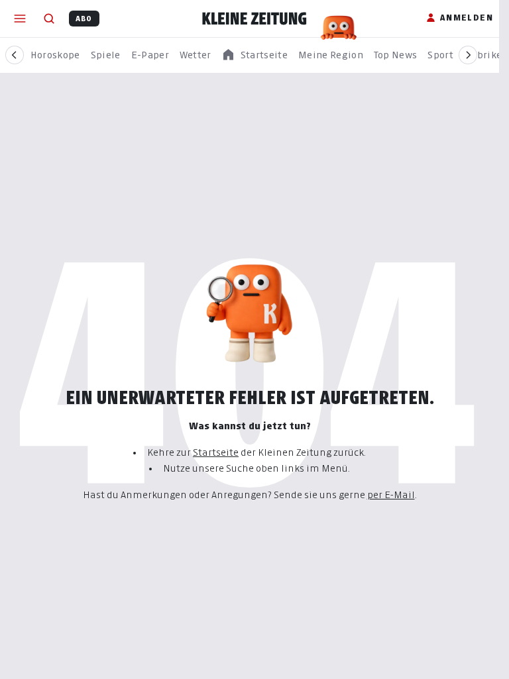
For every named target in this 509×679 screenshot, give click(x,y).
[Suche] (49, 18)
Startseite (216, 452)
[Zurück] (14, 55)
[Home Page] (254, 18)
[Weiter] (468, 55)
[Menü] (20, 18)
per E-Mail (391, 494)
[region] (254, 55)
